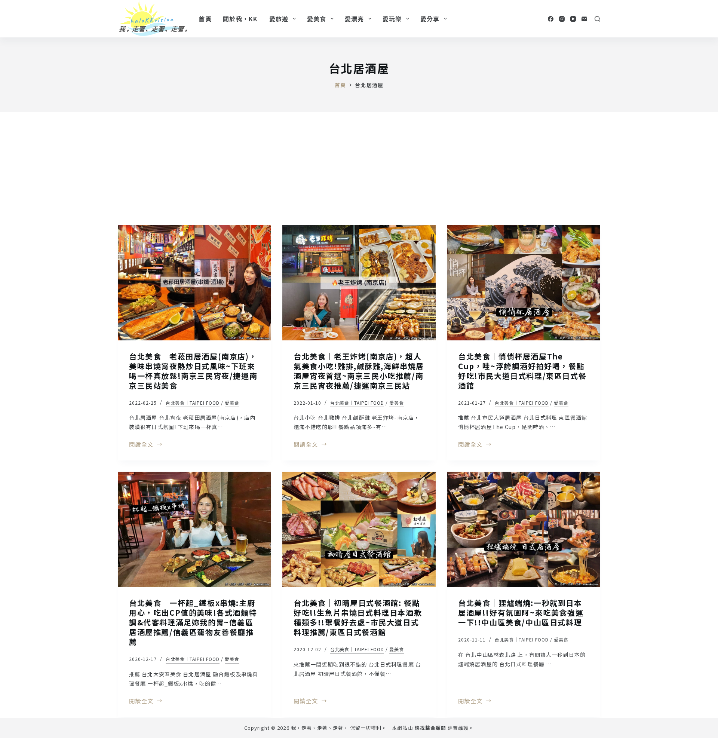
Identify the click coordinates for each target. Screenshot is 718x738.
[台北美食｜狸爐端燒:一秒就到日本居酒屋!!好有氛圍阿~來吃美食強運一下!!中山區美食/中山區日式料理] (523, 529)
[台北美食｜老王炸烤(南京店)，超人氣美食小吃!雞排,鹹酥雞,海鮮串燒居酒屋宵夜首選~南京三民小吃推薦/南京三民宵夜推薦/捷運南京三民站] (359, 282)
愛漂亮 (354, 18)
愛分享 (430, 18)
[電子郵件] (584, 19)
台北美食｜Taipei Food (193, 402)
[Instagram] (562, 19)
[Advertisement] (359, 168)
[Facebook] (550, 19)
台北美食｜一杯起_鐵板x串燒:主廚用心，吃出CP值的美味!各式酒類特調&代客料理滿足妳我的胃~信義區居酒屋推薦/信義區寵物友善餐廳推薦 (193, 622)
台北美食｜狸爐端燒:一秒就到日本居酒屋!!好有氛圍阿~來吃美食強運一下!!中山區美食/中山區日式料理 (520, 612)
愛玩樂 (392, 18)
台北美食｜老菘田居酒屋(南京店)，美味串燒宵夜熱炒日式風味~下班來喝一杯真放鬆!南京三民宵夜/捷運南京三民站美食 (193, 371)
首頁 (205, 18)
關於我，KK (240, 18)
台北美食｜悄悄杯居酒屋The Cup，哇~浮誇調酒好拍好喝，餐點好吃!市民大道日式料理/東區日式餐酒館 (522, 371)
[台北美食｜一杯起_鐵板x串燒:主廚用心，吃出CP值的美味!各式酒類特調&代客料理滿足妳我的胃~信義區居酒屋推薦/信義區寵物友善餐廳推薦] (194, 529)
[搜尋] (597, 19)
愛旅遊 (279, 18)
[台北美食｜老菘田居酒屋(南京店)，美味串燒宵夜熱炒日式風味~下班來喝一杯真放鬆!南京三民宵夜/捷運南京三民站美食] (194, 282)
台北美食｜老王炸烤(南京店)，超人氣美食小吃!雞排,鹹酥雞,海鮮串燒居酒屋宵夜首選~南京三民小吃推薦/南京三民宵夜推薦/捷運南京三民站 (359, 371)
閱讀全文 (141, 444)
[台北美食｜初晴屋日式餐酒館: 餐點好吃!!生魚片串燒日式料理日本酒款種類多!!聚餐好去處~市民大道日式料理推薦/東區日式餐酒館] (359, 529)
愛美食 (316, 18)
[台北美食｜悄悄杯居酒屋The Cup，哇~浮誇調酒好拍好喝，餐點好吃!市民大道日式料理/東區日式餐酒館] (523, 282)
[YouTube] (573, 19)
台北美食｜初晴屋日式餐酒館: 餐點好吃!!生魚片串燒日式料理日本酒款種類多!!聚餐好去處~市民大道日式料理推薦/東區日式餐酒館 (358, 617)
